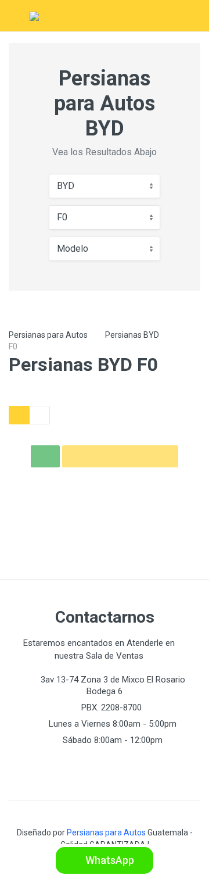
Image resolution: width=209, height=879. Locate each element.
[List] (39, 415)
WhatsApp (108, 860)
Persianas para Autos (48, 335)
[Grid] (19, 415)
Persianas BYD (132, 335)
